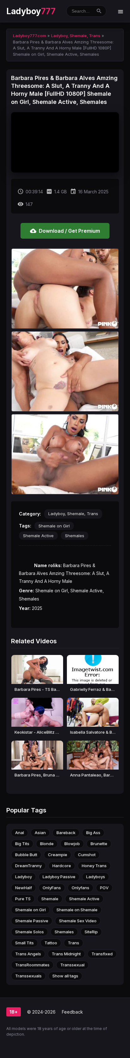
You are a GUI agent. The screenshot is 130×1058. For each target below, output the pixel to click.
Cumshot (87, 854)
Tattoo (50, 942)
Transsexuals (28, 975)
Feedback (72, 1012)
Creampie (57, 854)
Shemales (74, 535)
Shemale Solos (29, 931)
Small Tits (24, 942)
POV (104, 887)
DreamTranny (28, 865)
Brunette (99, 843)
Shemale (49, 898)
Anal (19, 832)
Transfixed (102, 953)
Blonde (47, 843)
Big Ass (93, 832)
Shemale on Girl (54, 525)
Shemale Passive (31, 920)
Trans (73, 942)
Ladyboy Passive (59, 876)
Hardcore (61, 865)
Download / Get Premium (65, 231)
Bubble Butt (26, 854)
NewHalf (23, 887)
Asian (40, 832)
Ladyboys (95, 876)
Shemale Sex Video (78, 920)
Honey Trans (94, 865)
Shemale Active (38, 535)
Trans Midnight (66, 953)
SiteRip (91, 931)
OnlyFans (52, 887)
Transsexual (72, 964)
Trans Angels (28, 953)
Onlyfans (80, 887)
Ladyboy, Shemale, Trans (73, 513)
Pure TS (23, 898)
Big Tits (22, 843)
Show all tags (65, 975)
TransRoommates (32, 964)
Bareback (65, 832)
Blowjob (72, 843)
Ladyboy (30, 11)
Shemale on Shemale (77, 909)
